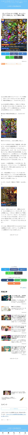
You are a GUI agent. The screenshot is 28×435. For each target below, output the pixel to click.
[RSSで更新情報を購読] (14, 283)
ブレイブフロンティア (11, 63)
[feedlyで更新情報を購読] (20, 280)
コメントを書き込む (14, 408)
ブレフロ (19, 63)
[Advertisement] (14, 80)
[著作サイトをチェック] (7, 280)
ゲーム (4, 63)
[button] (18, 57)
